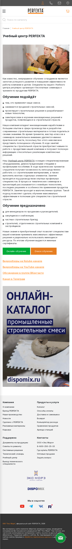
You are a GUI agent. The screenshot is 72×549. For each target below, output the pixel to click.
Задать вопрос (44, 457)
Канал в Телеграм (14, 279)
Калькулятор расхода (47, 422)
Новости (7, 418)
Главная (6, 28)
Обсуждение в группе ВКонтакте (23, 272)
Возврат (41, 418)
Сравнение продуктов (47, 426)
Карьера (7, 430)
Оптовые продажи (46, 454)
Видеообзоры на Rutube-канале (22, 261)
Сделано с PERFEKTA (13, 422)
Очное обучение (44, 251)
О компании (8, 407)
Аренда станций (45, 430)
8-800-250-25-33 (46, 446)
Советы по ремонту (12, 446)
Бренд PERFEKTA (11, 411)
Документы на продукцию (15, 442)
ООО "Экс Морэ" (9, 524)
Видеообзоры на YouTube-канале (23, 267)
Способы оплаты (45, 411)
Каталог (41, 407)
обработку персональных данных (38, 537)
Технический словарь (13, 454)
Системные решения (13, 450)
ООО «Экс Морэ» (45, 442)
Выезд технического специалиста (13, 462)
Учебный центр (10, 457)
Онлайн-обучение (16, 251)
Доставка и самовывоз (48, 414)
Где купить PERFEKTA (47, 450)
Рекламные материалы (14, 426)
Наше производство (12, 414)
